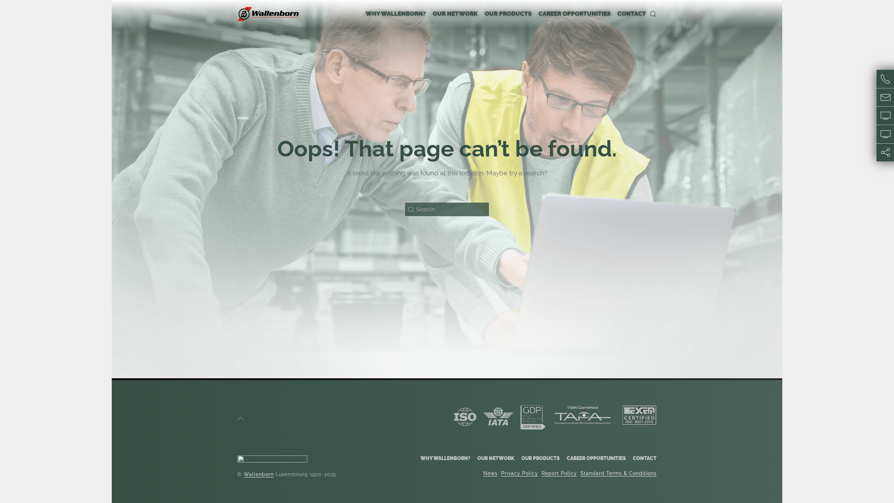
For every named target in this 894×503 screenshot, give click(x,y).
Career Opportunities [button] (574, 13)
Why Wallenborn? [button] (396, 13)
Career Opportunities (596, 458)
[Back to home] (268, 14)
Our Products (540, 458)
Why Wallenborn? (445, 458)
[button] (653, 14)
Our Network (495, 458)
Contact (631, 13)
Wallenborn (259, 474)
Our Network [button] (455, 13)
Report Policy (559, 473)
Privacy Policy (519, 473)
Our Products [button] (508, 13)
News (490, 473)
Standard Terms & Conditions (618, 473)
